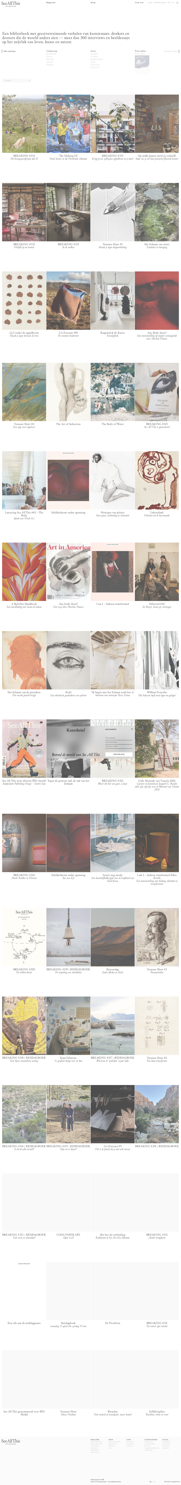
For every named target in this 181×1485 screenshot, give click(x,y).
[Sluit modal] (132, 729)
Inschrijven (118, 754)
